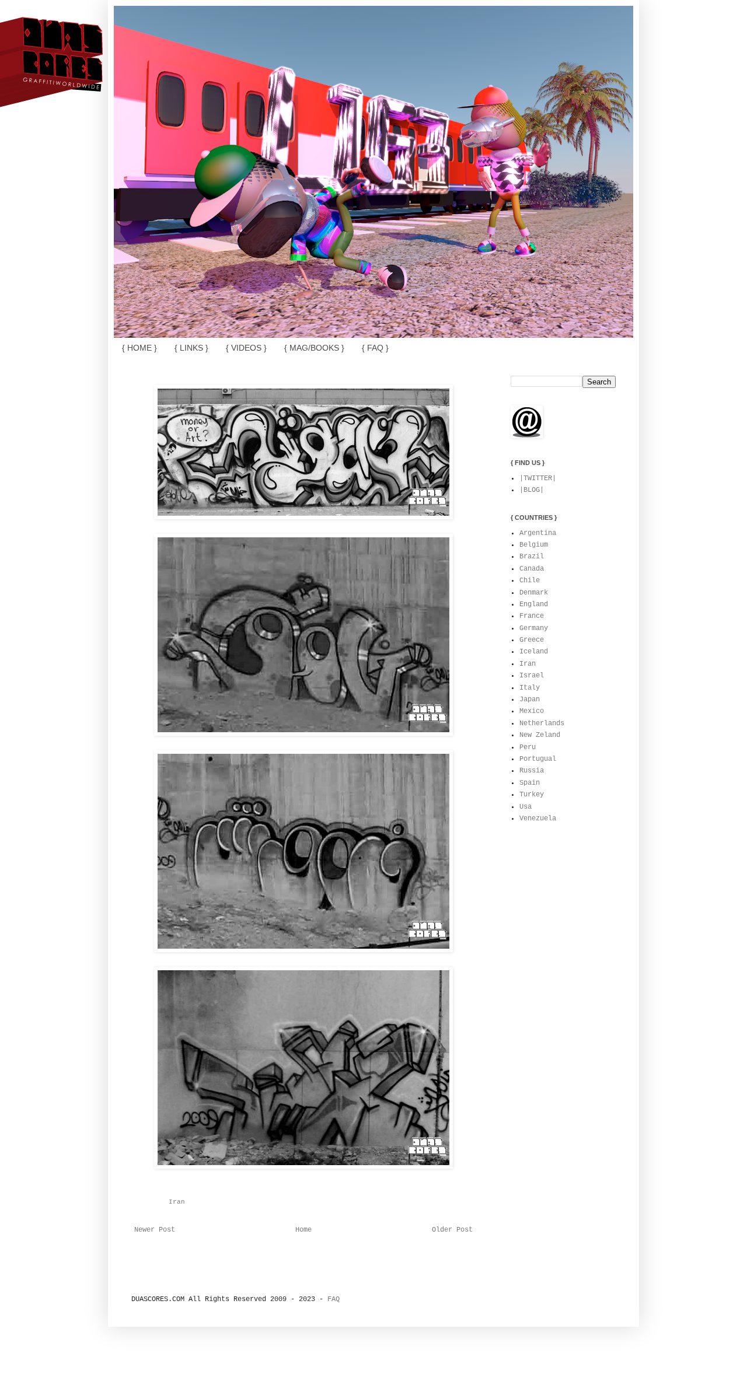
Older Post (452, 1230)
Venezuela (537, 818)
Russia (531, 771)
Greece (531, 640)
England (533, 604)
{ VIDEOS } (246, 347)
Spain (529, 783)
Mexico (531, 711)
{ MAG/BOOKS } (314, 347)
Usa (525, 807)
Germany (533, 628)
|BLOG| (531, 490)
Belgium (533, 545)
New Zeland (539, 735)
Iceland (533, 652)
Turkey (531, 795)
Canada (531, 569)
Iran (177, 1201)
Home (303, 1230)
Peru (527, 747)
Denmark (533, 593)
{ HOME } (139, 347)
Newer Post (154, 1230)
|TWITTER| (537, 478)
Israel (531, 676)
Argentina (537, 533)
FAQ (333, 1299)
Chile (529, 580)
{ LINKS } (191, 347)
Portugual (537, 759)
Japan (529, 699)
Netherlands (541, 723)
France (531, 616)
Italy (529, 688)
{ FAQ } (375, 347)
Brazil (531, 557)
